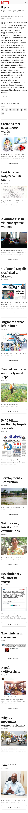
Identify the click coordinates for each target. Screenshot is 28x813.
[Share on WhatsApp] (17, 109)
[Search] (22, 2)
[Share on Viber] (25, 109)
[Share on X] (2, 109)
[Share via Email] (2, 113)
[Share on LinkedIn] (14, 109)
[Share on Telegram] (21, 109)
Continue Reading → (14, 163)
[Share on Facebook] (6, 109)
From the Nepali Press (8, 14)
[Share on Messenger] (10, 109)
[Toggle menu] (25, 2)
